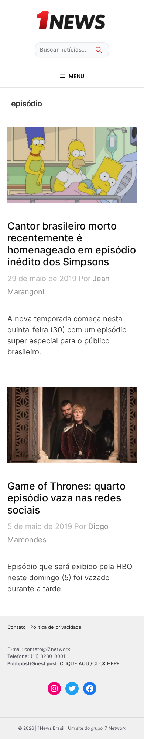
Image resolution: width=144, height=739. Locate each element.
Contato (16, 627)
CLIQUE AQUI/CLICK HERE (90, 663)
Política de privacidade (56, 627)
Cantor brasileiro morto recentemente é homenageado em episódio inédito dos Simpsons (71, 244)
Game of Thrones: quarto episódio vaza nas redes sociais (66, 498)
